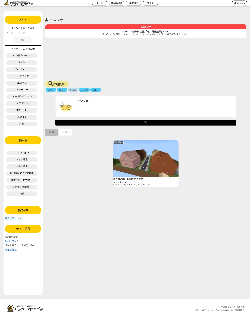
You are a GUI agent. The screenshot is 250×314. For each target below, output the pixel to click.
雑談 (22, 193)
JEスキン (22, 83)
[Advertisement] (146, 59)
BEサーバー (22, 110)
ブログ (21, 123)
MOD (22, 62)
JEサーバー (22, 89)
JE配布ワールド (23, 55)
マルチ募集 (22, 166)
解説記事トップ (13, 218)
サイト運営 (22, 159)
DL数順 (95, 90)
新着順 (50, 90)
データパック (22, 76)
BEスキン (22, 117)
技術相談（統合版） (21, 187)
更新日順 (62, 90)
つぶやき (65, 132)
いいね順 (84, 90)
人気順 (74, 90)
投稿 (51, 132)
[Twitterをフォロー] (145, 123)
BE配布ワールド (23, 96)
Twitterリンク (12, 241)
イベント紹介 (22, 152)
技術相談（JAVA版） (22, 180)
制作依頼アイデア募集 (22, 173)
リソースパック (22, 69)
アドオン (24, 103)
